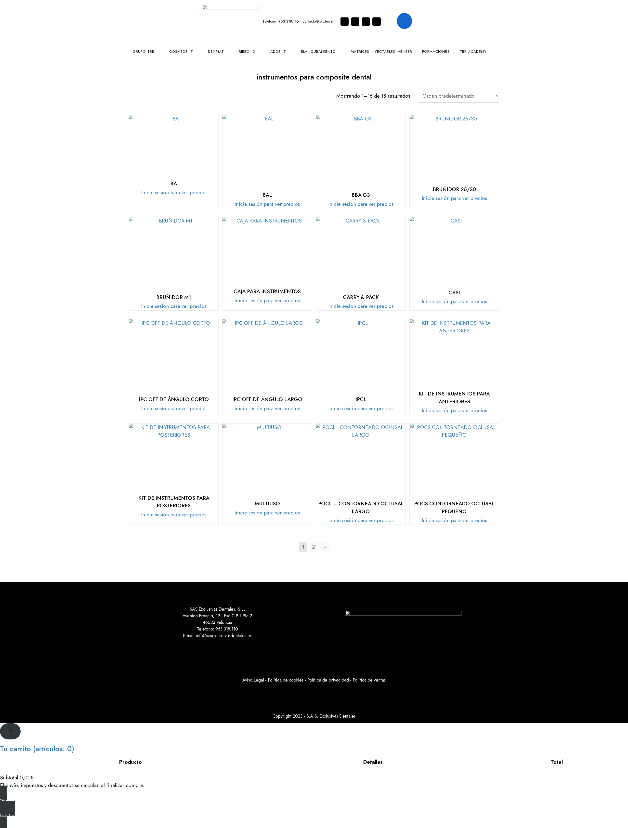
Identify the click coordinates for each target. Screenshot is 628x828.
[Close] (10, 731)
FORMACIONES (436, 51)
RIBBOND (247, 51)
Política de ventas (369, 680)
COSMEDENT (181, 51)
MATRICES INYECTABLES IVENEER (381, 51)
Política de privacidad (328, 680)
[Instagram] (344, 21)
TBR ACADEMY (473, 51)
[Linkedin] (366, 21)
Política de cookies (285, 680)
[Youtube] (376, 21)
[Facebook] (355, 21)
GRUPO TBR (143, 51)
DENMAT (216, 51)
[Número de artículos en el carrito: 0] (404, 21)
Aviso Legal (253, 680)
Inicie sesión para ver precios (173, 192)
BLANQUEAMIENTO (318, 51)
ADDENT (278, 51)
